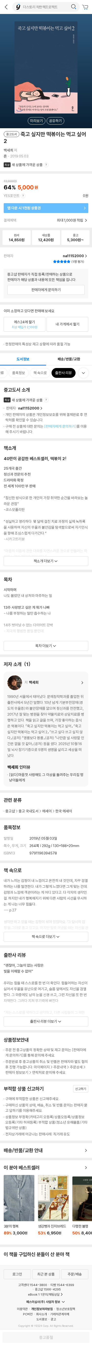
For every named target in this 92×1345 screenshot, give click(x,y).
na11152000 (28, 408)
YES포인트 (12, 195)
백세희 (8, 150)
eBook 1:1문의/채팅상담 (44, 1294)
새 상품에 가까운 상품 (27, 164)
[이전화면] (6, 7)
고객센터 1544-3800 (32, 1285)
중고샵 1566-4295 (48, 1289)
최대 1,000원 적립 (70, 220)
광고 (53, 1319)
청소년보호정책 (65, 1309)
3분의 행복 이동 (19, 1208)
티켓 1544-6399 (62, 1285)
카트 (86, 7)
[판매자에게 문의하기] (60, 426)
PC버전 (28, 1314)
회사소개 (41, 1314)
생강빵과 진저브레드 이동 (53, 1208)
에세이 (47, 811)
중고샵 (10, 811)
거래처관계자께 (59, 1314)
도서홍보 (41, 1319)
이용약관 (22, 1309)
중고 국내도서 (29, 811)
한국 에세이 (63, 811)
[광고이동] (73, 7)
